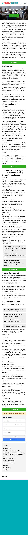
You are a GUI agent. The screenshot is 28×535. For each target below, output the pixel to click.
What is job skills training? (9, 458)
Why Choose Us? (7, 448)
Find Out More (14, 409)
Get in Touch (14, 62)
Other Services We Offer (9, 463)
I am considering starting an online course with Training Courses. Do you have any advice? (14, 454)
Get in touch (14, 16)
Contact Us (14, 167)
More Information (14, 269)
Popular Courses (7, 467)
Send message (14, 440)
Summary (5, 465)
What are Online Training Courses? (12, 450)
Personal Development (8, 460)
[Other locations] (21, 3)
